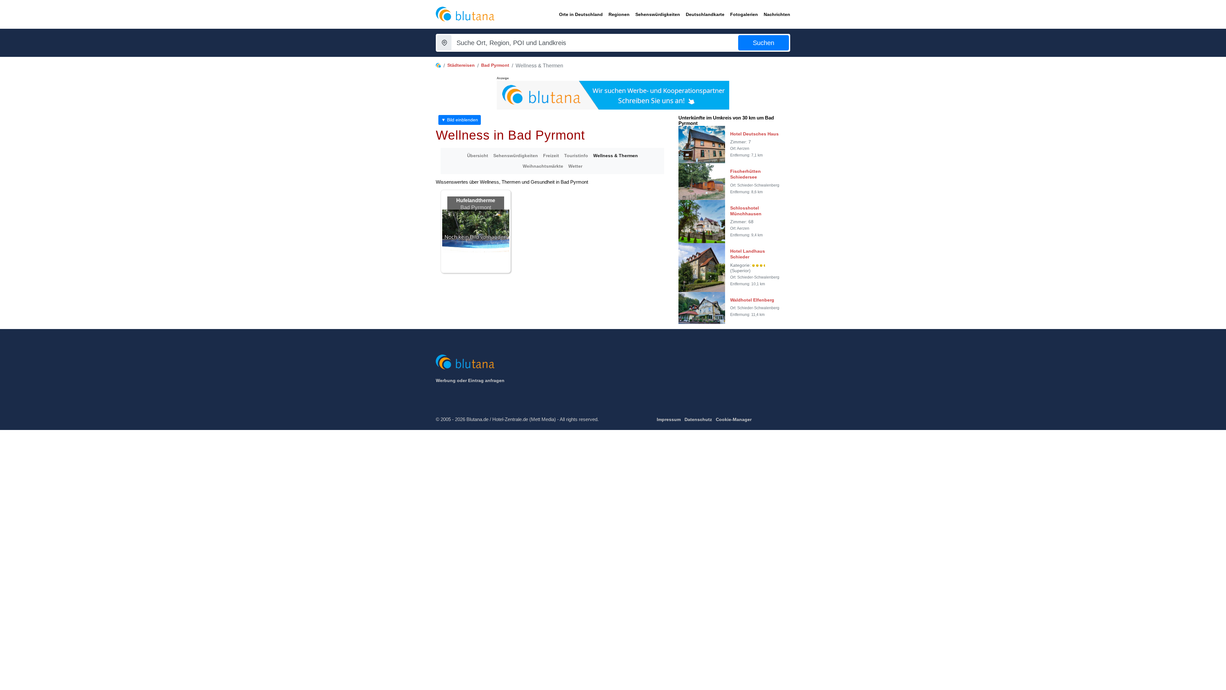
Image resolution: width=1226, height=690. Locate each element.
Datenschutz (698, 419)
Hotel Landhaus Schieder (747, 254)
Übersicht (477, 155)
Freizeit (551, 155)
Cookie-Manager (734, 419)
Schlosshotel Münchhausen (745, 210)
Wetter (575, 166)
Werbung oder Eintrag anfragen (470, 380)
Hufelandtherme (475, 200)
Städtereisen (461, 65)
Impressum (669, 419)
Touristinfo (576, 155)
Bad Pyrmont (495, 65)
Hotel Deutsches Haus (754, 133)
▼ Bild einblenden (459, 119)
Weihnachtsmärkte (543, 166)
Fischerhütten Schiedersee (745, 174)
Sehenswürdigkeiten (515, 155)
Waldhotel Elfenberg (752, 300)
